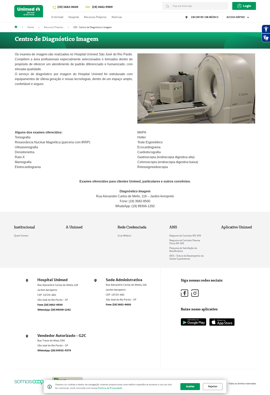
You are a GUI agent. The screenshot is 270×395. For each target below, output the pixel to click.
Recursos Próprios (95, 17)
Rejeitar (212, 386)
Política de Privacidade (110, 387)
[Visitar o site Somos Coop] (30, 382)
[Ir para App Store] (222, 322)
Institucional (24, 227)
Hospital (73, 17)
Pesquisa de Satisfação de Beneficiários (183, 249)
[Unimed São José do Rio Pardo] (17, 27)
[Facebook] (184, 293)
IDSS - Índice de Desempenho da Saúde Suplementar (186, 257)
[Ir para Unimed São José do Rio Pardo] (28, 12)
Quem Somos (21, 235)
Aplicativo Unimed (236, 227)
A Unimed (57, 17)
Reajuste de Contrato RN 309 (185, 235)
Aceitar (190, 386)
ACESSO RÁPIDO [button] (236, 17)
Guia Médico (124, 235)
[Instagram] (195, 293)
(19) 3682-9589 (99, 7)
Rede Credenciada (132, 227)
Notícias (117, 17)
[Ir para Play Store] (193, 322)
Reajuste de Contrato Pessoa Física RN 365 (184, 242)
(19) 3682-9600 (68, 7)
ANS (173, 227)
